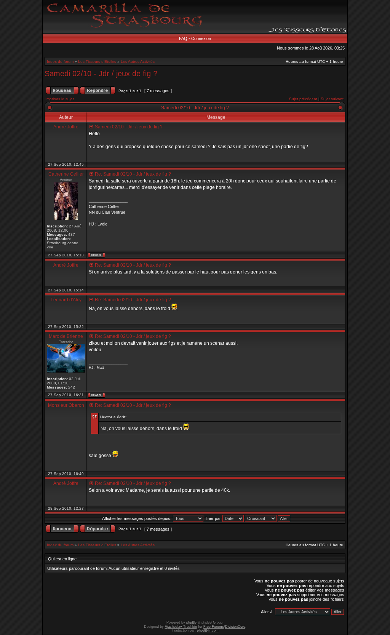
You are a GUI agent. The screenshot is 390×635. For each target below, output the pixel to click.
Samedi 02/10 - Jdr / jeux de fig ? (101, 73)
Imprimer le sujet (59, 99)
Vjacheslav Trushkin (181, 627)
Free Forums (213, 627)
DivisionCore (235, 627)
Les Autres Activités (138, 61)
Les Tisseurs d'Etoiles (97, 61)
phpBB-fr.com (208, 630)
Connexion (201, 38)
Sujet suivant (332, 99)
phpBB (191, 622)
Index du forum (60, 61)
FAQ (183, 38)
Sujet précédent (303, 99)
